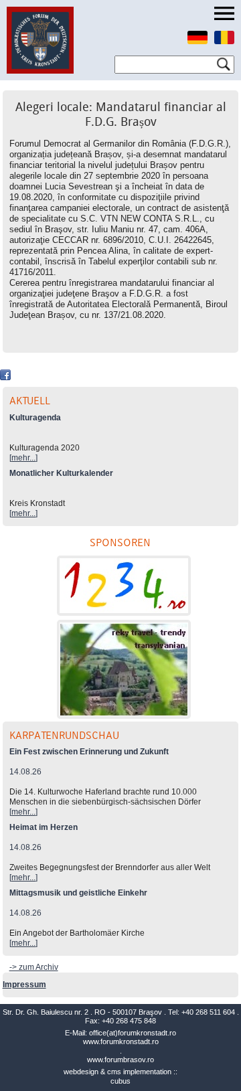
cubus (120, 1081)
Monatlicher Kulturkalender (61, 473)
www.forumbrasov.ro (120, 1060)
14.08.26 (25, 771)
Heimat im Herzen (43, 827)
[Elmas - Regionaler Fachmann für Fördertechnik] (124, 586)
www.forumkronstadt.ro (121, 1041)
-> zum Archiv (33, 967)
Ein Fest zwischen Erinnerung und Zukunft (89, 751)
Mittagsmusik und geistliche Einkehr (78, 893)
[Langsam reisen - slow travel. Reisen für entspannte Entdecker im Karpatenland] (124, 669)
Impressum (24, 984)
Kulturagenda (35, 417)
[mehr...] (23, 458)
